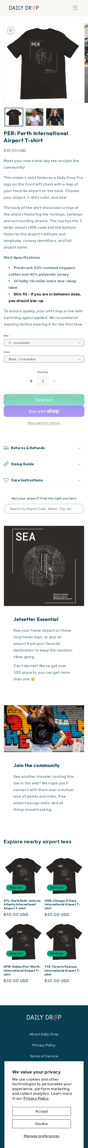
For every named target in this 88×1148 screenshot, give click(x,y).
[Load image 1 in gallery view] (14, 117)
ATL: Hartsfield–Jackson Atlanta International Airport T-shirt (22, 904)
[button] (75, 7)
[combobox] (44, 509)
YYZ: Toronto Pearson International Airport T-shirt (62, 970)
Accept (41, 1111)
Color (7, 352)
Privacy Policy (43, 1045)
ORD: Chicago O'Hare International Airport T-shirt (62, 904)
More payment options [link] (44, 423)
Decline (41, 1123)
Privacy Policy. (36, 1098)
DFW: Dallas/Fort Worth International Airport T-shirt (22, 970)
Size (6, 335)
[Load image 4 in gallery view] (55, 117)
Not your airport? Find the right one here (44, 498)
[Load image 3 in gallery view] (34, 117)
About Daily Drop (44, 1034)
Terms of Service (44, 1056)
